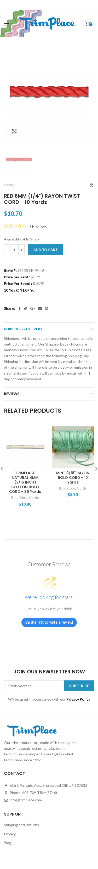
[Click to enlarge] (14, 131)
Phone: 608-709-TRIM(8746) (33, 792)
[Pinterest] (46, 308)
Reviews (12, 393)
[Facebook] (19, 308)
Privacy (10, 834)
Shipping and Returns (21, 825)
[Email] (40, 308)
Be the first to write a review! (49, 622)
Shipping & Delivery (23, 329)
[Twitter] (25, 308)
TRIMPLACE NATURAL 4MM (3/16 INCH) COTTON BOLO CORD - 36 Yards (25, 482)
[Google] (33, 308)
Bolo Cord (19, 497)
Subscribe (79, 686)
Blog (7, 842)
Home (8, 185)
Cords (34, 497)
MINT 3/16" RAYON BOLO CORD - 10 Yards (72, 478)
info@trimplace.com (25, 800)
